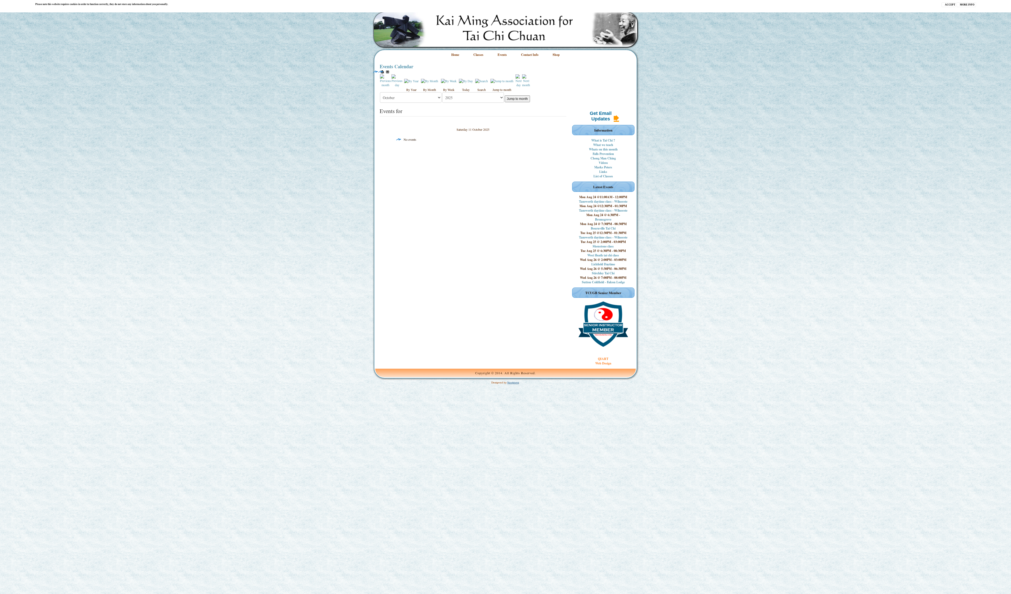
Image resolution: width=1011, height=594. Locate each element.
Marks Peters (603, 167)
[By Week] (449, 80)
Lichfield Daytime (603, 264)
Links (603, 171)
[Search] (481, 80)
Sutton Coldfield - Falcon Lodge (603, 282)
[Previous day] (397, 80)
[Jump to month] (501, 80)
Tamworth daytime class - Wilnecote (603, 201)
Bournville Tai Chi (603, 228)
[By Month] (429, 80)
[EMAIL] (387, 72)
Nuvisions (513, 382)
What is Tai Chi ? (603, 140)
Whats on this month (603, 149)
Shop (556, 54)
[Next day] (519, 80)
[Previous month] (385, 80)
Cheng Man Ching (603, 158)
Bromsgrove (603, 219)
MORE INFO (967, 4)
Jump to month (517, 99)
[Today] (466, 80)
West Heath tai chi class (603, 255)
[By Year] (411, 80)
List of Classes (603, 176)
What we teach (603, 145)
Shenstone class (603, 246)
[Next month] (526, 80)
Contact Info (529, 54)
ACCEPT (950, 4)
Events (502, 54)
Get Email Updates (601, 116)
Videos (603, 162)
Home (455, 54)
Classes (478, 54)
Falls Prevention (603, 154)
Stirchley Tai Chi (603, 273)
